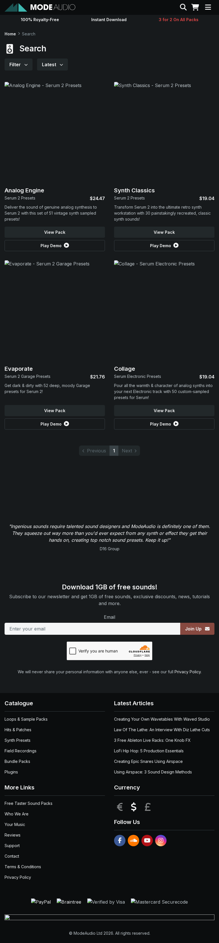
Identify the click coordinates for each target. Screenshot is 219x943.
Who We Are (17, 813)
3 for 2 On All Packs (178, 19)
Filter (15, 64)
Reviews (13, 835)
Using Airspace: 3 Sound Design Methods (153, 771)
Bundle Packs (17, 761)
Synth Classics (134, 190)
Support (12, 845)
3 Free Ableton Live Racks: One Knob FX (152, 740)
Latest (49, 64)
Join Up (194, 629)
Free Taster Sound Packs (28, 803)
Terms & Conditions (23, 866)
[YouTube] (147, 840)
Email (109, 617)
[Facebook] (119, 840)
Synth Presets (18, 740)
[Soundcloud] (133, 840)
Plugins (11, 771)
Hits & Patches (18, 729)
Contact (12, 856)
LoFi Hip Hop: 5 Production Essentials (149, 750)
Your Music (15, 824)
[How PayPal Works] (41, 901)
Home (10, 33)
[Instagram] (161, 840)
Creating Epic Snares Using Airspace (148, 761)
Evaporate (19, 368)
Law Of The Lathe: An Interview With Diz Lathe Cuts (162, 729)
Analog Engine (24, 190)
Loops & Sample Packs (26, 719)
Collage (124, 368)
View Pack (54, 232)
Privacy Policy (188, 671)
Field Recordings (20, 750)
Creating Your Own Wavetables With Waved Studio (162, 719)
